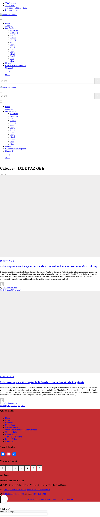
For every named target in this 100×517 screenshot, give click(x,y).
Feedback (9, 423)
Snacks (13, 35)
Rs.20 (12, 54)
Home (7, 23)
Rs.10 (12, 56)
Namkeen (14, 33)
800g (12, 42)
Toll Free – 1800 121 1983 (16, 8)
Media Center (10, 425)
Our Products (10, 28)
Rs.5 (12, 58)
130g (12, 49)
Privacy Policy (11, 439)
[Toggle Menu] (1, 19)
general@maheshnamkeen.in (38, 489)
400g (12, 44)
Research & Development (15, 65)
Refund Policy (11, 434)
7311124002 (10, 5)
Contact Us (9, 68)
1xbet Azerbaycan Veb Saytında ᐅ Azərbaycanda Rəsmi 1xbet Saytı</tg (42, 382)
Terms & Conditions (13, 437)
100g (12, 51)
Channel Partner (11, 427)
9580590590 (10, 3)
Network (8, 63)
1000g (13, 40)
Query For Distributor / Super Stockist (21, 430)
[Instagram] (8, 454)
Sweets (13, 37)
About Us (9, 26)
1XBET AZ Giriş (7, 261)
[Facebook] (3, 454)
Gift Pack (14, 30)
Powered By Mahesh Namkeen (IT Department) (50, 499)
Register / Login (11, 10)
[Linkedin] (14, 454)
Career (8, 420)
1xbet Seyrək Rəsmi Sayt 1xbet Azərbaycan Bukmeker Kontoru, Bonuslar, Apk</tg (48, 266)
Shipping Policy (11, 432)
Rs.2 (12, 61)
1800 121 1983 (39, 494)
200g (12, 47)
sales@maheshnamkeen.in (15, 489)
